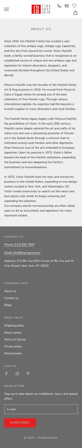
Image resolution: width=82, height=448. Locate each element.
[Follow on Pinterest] (28, 373)
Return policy (12, 333)
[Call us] (59, 6)
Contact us (11, 298)
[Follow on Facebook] (6, 373)
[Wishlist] (75, 5)
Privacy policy (13, 346)
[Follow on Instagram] (17, 373)
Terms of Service (15, 340)
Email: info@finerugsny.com (22, 253)
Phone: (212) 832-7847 (19, 245)
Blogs (8, 305)
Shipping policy (14, 325)
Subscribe (20, 423)
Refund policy (13, 353)
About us (10, 291)
